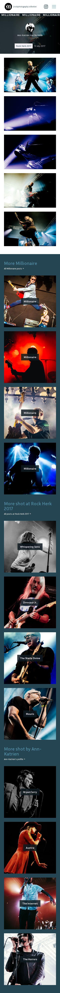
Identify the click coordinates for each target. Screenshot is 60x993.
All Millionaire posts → (14, 268)
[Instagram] (46, 7)
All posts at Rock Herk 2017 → (17, 514)
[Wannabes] (8, 6)
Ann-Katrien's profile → (14, 759)
